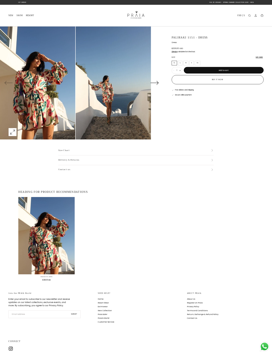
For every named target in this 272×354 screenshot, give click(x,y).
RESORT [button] (30, 15)
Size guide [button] (259, 57)
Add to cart (224, 70)
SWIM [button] (20, 15)
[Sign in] (255, 15)
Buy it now (217, 79)
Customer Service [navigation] (106, 322)
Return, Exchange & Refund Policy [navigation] (202, 314)
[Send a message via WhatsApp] (264, 346)
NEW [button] (10, 15)
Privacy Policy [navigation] (193, 306)
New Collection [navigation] (105, 310)
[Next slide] (155, 83)
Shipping (174, 52)
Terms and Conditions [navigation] (197, 310)
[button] (241, 16)
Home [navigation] (101, 299)
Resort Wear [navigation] (103, 303)
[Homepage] (136, 15)
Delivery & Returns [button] (68, 160)
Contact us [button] (64, 170)
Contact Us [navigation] (192, 318)
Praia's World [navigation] (103, 318)
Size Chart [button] (64, 150)
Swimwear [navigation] (103, 306)
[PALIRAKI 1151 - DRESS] (46, 235)
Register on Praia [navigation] (195, 303)
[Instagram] (10, 348)
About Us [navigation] (191, 299)
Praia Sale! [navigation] (102, 314)
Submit (74, 314)
